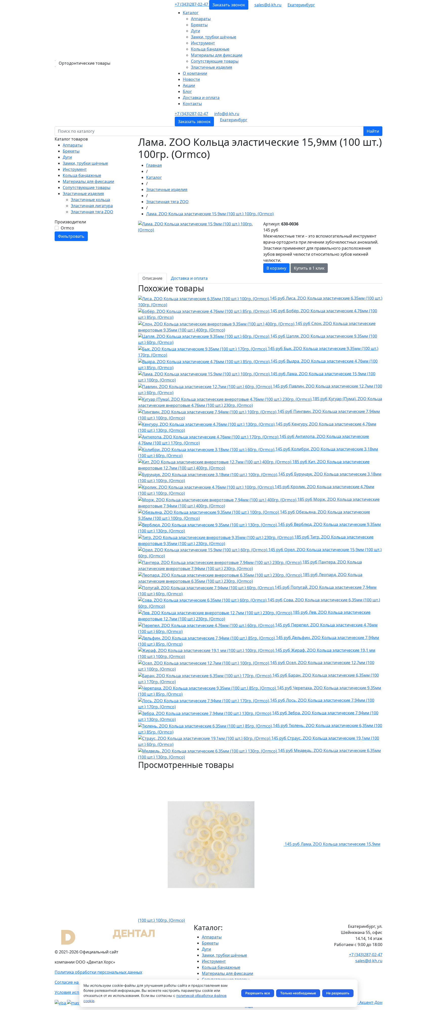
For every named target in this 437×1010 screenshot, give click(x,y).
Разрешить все (257, 993)
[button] (301, 5)
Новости (191, 79)
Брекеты (199, 25)
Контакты (192, 103)
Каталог (191, 12)
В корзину (276, 268)
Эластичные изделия (211, 67)
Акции (189, 85)
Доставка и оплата (201, 97)
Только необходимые (298, 993)
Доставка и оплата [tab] (189, 278)
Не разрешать (337, 993)
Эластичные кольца (90, 199)
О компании (195, 73)
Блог (187, 91)
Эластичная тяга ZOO (92, 212)
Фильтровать (71, 236)
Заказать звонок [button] (228, 5)
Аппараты (201, 18)
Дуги (195, 31)
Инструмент (203, 43)
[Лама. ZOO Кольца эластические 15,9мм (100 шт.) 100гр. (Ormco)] (197, 226)
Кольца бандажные (210, 49)
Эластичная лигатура (92, 205)
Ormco (67, 228)
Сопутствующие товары (214, 61)
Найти (373, 131)
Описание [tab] (152, 278)
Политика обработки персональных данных (98, 972)
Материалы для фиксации (216, 55)
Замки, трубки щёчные (213, 37)
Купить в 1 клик (309, 268)
